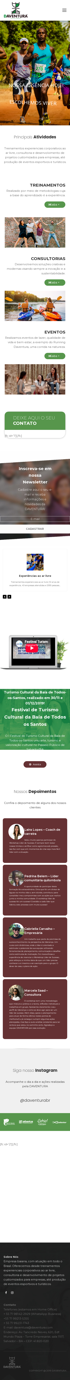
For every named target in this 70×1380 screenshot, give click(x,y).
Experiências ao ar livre (35, 576)
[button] (64, 10)
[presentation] (5, 597)
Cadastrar (35, 528)
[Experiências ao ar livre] (35, 562)
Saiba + (55, 204)
